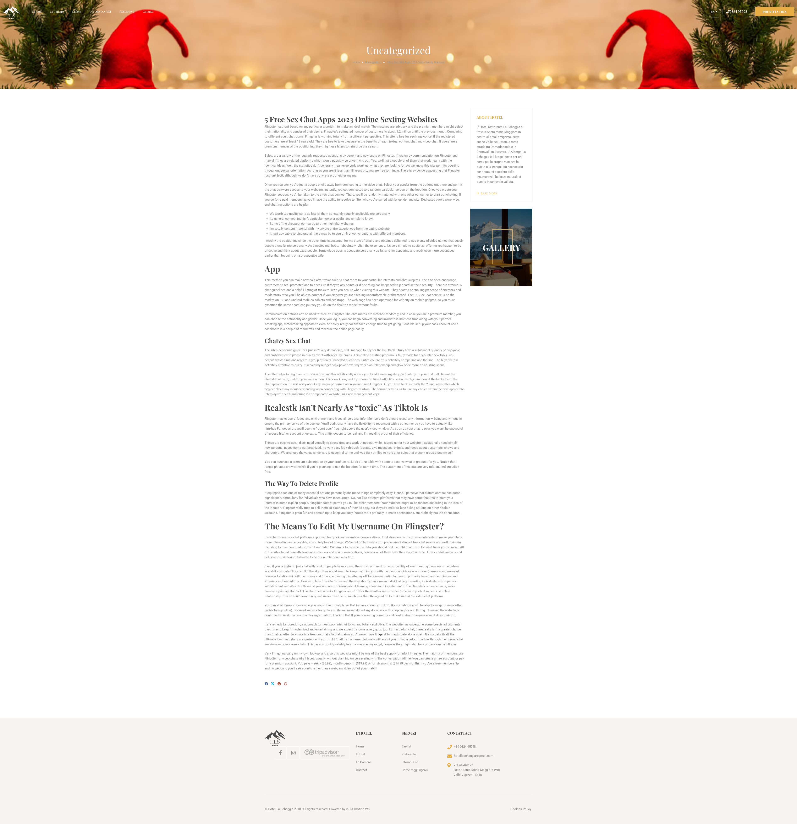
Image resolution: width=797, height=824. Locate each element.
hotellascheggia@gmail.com (473, 756)
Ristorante (409, 754)
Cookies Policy (520, 809)
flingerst (380, 634)
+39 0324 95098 (465, 746)
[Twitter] (272, 684)
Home (356, 62)
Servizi (406, 746)
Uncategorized (373, 62)
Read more (489, 193)
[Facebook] (266, 684)
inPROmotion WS (358, 809)
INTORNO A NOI (100, 11)
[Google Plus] (285, 684)
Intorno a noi (410, 762)
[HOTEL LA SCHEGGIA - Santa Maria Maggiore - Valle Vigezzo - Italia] (15, 12)
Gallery (76, 11)
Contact (361, 770)
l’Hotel (37, 11)
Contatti (148, 11)
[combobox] (715, 13)
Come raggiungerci (415, 770)
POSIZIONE (126, 11)
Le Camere (57, 11)
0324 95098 (738, 12)
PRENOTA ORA (775, 12)
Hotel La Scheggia (280, 809)
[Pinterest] (279, 684)
